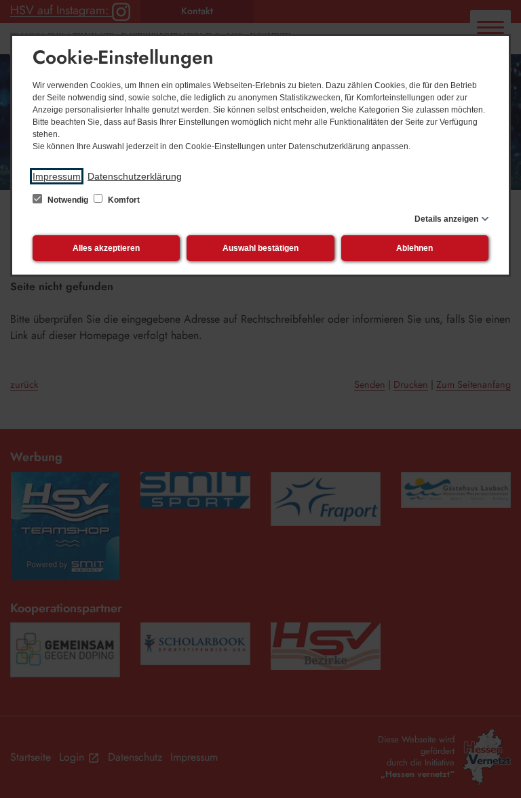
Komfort (123, 200)
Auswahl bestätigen (260, 248)
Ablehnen (414, 248)
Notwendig (67, 200)
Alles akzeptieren (106, 248)
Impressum (57, 176)
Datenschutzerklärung (135, 176)
